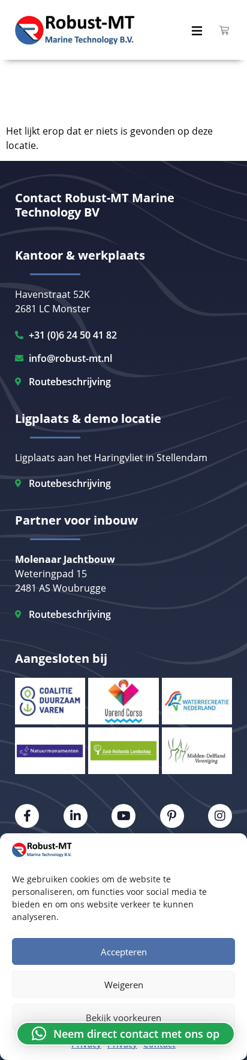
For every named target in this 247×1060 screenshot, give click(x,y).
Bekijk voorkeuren (123, 1018)
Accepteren (124, 952)
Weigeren (123, 985)
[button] (125, 1034)
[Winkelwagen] (224, 30)
